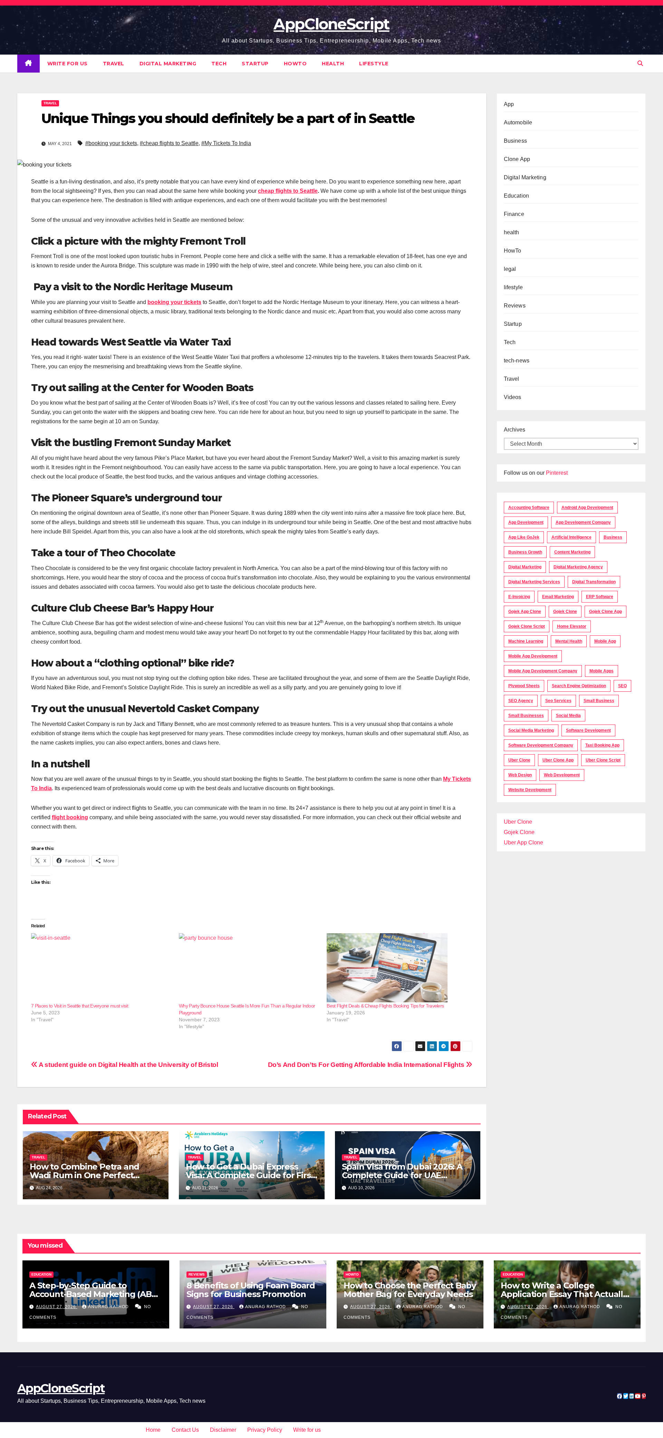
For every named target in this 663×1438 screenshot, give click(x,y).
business (613, 537)
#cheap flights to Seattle (169, 143)
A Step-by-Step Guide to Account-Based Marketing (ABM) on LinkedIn (95, 1294)
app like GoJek (523, 537)
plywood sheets (524, 685)
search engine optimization (579, 685)
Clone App (517, 159)
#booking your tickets (111, 143)
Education (516, 196)
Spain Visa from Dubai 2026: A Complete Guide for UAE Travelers (402, 1175)
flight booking (70, 817)
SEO (622, 685)
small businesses (526, 715)
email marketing (558, 596)
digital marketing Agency (578, 567)
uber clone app (558, 760)
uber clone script (603, 760)
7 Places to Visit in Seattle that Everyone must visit (79, 1006)
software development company (540, 745)
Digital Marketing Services (534, 581)
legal (510, 269)
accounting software (528, 507)
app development (526, 522)
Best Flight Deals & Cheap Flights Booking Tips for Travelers (385, 1006)
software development (588, 730)
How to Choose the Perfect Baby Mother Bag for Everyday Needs (410, 1289)
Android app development (587, 507)
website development (529, 789)
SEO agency (520, 700)
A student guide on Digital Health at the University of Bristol (128, 1064)
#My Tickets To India (226, 143)
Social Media (568, 715)
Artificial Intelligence (571, 537)
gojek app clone (524, 611)
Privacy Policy (264, 1430)
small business (599, 700)
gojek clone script (526, 626)
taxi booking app (602, 745)
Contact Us (185, 1430)
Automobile (518, 122)
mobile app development (532, 656)
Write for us (67, 63)
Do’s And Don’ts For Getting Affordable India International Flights (367, 1064)
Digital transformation (594, 581)
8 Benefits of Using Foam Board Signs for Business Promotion (250, 1289)
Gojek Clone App (605, 611)
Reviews (515, 306)
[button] (640, 63)
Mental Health (568, 641)
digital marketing (524, 567)
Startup (255, 63)
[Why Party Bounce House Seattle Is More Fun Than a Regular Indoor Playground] (249, 967)
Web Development (562, 775)
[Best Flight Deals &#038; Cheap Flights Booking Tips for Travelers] (397, 967)
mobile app (605, 641)
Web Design (520, 775)
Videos (512, 397)
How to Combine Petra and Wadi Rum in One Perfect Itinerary (84, 1175)
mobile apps (601, 671)
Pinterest (557, 473)
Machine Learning (525, 641)
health (333, 63)
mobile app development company (542, 671)
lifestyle (373, 63)
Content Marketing (572, 552)
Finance (514, 214)
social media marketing (531, 730)
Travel (113, 63)
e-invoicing (519, 596)
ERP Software (599, 596)
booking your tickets (174, 302)
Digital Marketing (168, 63)
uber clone (519, 760)
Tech (219, 63)
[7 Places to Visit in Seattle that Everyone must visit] (101, 967)
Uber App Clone (523, 842)
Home (153, 1430)
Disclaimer (223, 1430)
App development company (583, 522)
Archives (514, 430)
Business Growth (525, 552)
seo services (558, 700)
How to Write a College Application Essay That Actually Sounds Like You (564, 1294)
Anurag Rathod (109, 1306)
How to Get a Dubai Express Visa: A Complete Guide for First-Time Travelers (251, 1175)
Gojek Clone (565, 611)
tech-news (517, 360)
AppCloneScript (331, 24)
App (509, 104)
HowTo (295, 63)
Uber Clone (518, 822)
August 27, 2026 (56, 1306)
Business (515, 141)
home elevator (571, 626)
